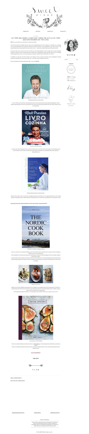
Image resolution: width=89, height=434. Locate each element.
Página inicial (37, 412)
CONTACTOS (63, 31)
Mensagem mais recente (18, 412)
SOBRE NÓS (26, 31)
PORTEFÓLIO (50, 31)
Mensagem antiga (55, 412)
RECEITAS (38, 31)
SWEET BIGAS (42, 432)
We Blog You (46, 419)
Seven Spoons (37, 343)
